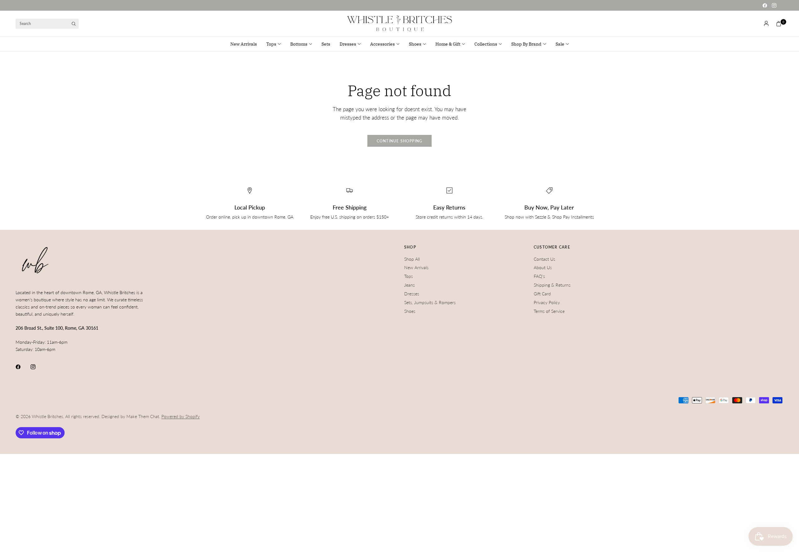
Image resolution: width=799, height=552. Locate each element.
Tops (271, 44)
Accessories (382, 44)
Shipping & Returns (552, 285)
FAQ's (539, 276)
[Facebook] (764, 5)
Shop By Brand (526, 44)
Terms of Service (549, 311)
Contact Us (544, 259)
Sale (560, 44)
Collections (485, 44)
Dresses (348, 44)
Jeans (409, 285)
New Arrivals (243, 44)
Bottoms (298, 44)
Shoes (415, 44)
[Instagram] (774, 5)
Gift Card (542, 293)
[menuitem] (246, 44)
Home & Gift (447, 44)
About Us (543, 267)
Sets (325, 44)
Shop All (412, 259)
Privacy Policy (547, 302)
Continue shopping (400, 141)
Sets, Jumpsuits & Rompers (430, 302)
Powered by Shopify (180, 416)
